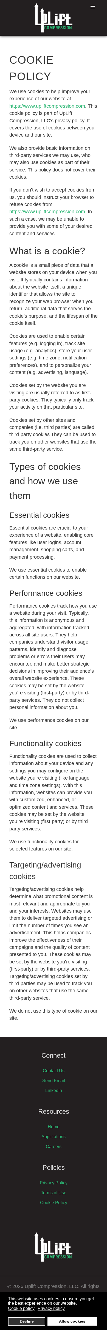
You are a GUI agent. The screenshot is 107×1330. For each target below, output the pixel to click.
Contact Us (53, 1070)
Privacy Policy (53, 1183)
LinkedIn (53, 1090)
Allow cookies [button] (72, 1321)
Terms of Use (53, 1192)
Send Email (53, 1080)
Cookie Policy (53, 1202)
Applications (53, 1136)
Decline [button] (27, 1321)
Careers (53, 1146)
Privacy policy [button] (51, 1308)
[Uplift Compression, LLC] (53, 18)
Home (54, 1126)
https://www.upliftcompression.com (47, 106)
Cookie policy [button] (21, 1308)
